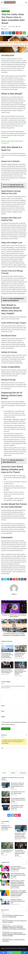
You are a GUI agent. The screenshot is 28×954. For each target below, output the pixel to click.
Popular (13, 773)
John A (5, 26)
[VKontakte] (19, 579)
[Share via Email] (22, 579)
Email (3, 711)
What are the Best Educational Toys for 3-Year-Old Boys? (7, 671)
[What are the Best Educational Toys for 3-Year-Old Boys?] (7, 665)
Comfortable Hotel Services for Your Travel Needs (20, 655)
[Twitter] (5, 579)
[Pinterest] (14, 579)
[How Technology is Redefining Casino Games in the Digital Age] (5, 868)
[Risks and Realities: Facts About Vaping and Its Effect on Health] (5, 875)
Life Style (4, 11)
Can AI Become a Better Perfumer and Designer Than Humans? (20, 672)
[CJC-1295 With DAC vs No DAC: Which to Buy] (6, 794)
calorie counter (21, 124)
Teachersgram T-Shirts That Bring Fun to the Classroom (17, 807)
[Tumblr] (11, 579)
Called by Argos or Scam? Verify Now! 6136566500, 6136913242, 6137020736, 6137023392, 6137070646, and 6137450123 (18, 884)
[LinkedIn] (8, 579)
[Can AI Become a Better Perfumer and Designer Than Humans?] (21, 665)
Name (3, 705)
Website (3, 716)
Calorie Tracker (21, 447)
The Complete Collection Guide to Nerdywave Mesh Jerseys (18, 800)
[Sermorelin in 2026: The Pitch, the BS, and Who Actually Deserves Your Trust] (6, 785)
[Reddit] (17, 579)
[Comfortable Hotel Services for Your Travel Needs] (21, 648)
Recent (4, 773)
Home (4, 8)
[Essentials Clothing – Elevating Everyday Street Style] (5, 901)
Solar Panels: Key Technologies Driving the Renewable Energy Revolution (7, 655)
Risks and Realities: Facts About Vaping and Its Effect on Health (18, 875)
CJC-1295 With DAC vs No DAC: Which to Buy (7, 852)
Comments (23, 773)
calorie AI (16, 514)
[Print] (25, 579)
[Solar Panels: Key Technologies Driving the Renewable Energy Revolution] (7, 648)
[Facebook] (2, 579)
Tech (7, 8)
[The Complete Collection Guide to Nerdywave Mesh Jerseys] (6, 800)
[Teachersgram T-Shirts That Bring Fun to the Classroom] (6, 807)
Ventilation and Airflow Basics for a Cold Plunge (6, 827)
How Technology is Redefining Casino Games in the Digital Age (18, 868)
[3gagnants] (10, 2)
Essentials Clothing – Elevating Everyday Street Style (18, 901)
